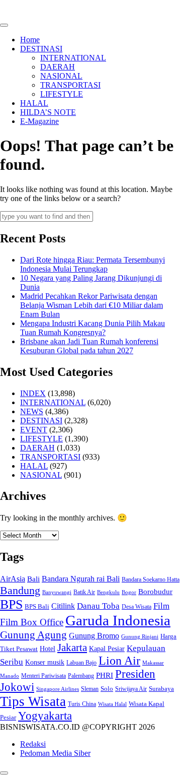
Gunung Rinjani (139, 636)
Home (30, 39)
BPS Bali (37, 606)
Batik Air (84, 592)
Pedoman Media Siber (55, 753)
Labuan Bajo (81, 663)
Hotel (47, 649)
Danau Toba (98, 606)
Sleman (90, 688)
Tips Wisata (33, 701)
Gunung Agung (33, 635)
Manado (9, 676)
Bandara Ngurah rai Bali (81, 578)
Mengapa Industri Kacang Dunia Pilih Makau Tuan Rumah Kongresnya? (92, 328)
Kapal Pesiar (107, 648)
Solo (107, 688)
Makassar (153, 663)
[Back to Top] (4, 772)
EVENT (33, 429)
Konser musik (44, 662)
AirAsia (12, 579)
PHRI (104, 675)
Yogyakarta (45, 715)
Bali (33, 579)
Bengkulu (108, 592)
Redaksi (33, 744)
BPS (11, 604)
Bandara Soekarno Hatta (150, 579)
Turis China (82, 703)
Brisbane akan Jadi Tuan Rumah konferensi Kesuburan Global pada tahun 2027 (89, 346)
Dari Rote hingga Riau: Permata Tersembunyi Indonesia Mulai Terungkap (92, 264)
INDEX (33, 393)
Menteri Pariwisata (43, 675)
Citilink (63, 606)
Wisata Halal (112, 704)
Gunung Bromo (94, 635)
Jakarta (72, 647)
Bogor (129, 592)
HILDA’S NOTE (48, 112)
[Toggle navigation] (4, 25)
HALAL (34, 103)
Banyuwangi (56, 592)
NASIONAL (61, 76)
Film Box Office (31, 622)
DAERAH (57, 66)
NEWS (31, 411)
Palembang (81, 675)
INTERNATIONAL (73, 57)
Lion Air (119, 660)
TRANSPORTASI (70, 85)
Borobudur (155, 592)
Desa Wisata (136, 606)
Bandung (20, 590)
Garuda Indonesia (117, 620)
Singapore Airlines (57, 689)
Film (161, 606)
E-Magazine (39, 121)
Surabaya (161, 688)
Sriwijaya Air (131, 688)
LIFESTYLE (61, 94)
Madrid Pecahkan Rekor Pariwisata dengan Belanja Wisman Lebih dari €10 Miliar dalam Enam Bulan (91, 305)
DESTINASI (41, 48)
